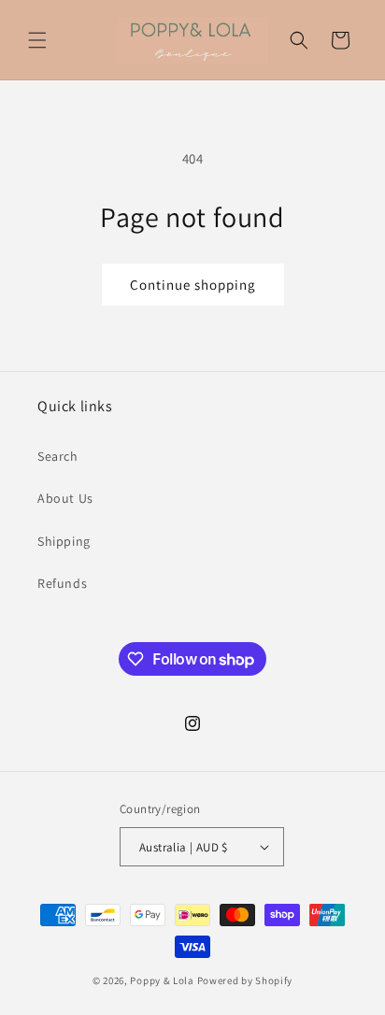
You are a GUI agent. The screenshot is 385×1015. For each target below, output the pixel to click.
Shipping (64, 541)
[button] (37, 40)
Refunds (62, 583)
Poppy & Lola (161, 980)
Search (57, 456)
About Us (65, 498)
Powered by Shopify (245, 980)
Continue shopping (193, 284)
